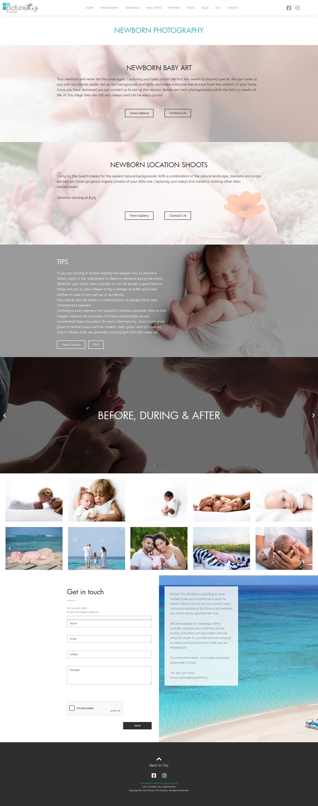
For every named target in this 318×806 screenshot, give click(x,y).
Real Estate (153, 7)
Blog (205, 7)
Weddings (132, 7)
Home (89, 7)
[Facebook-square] (288, 7)
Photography (110, 7)
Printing (174, 7)
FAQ (218, 7)
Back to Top (159, 765)
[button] (139, 113)
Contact (233, 7)
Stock (191, 7)
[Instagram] (297, 7)
